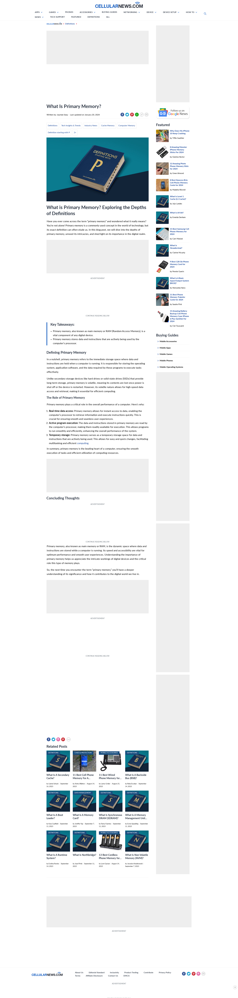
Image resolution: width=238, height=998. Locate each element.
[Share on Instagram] (58, 739)
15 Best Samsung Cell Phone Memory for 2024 (179, 231)
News (38, 17)
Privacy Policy (165, 973)
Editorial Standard (96, 973)
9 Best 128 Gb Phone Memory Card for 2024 (179, 264)
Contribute (148, 973)
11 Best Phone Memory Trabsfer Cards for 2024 (177, 297)
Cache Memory (107, 126)
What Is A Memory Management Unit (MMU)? (135, 818)
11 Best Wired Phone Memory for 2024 (109, 778)
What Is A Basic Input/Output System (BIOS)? (179, 280)
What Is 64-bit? (177, 213)
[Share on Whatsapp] (137, 114)
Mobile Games (166, 354)
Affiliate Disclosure (94, 976)
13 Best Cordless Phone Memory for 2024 (109, 858)
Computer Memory (126, 126)
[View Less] (68, 739)
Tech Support (57, 17)
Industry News (91, 126)
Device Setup (170, 12)
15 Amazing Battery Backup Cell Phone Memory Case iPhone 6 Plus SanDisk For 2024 (179, 316)
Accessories (86, 12)
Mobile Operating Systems (171, 367)
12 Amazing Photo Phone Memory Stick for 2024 (179, 166)
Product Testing (131, 973)
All (108, 17)
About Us (79, 973)
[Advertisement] (119, 990)
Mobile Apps (165, 348)
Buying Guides (109, 12)
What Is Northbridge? (84, 855)
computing (82, 443)
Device (150, 12)
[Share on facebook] (122, 114)
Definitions (94, 17)
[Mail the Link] (146, 114)
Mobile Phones (166, 361)
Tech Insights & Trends (71, 126)
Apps (37, 12)
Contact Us (113, 976)
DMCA (126, 976)
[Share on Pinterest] (132, 114)
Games (52, 12)
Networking (130, 12)
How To (190, 12)
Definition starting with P (59, 133)
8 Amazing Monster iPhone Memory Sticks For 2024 (178, 149)
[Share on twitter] (127, 114)
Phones (69, 12)
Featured (76, 17)
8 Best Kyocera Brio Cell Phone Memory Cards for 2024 (179, 182)
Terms (77, 976)
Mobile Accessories (168, 341)
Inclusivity (114, 973)
